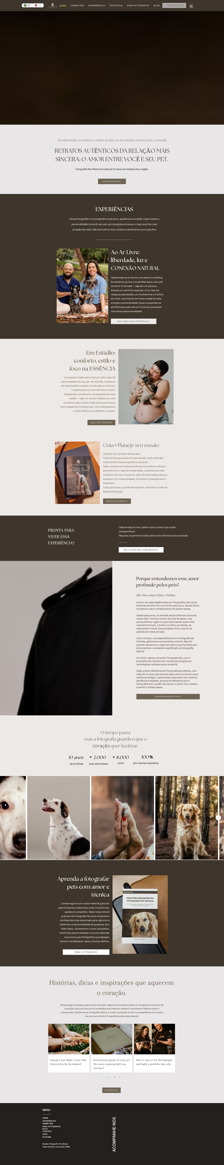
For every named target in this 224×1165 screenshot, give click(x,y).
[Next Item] (218, 817)
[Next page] (119, 1077)
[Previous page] (103, 1077)
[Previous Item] (5, 817)
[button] (191, 5)
